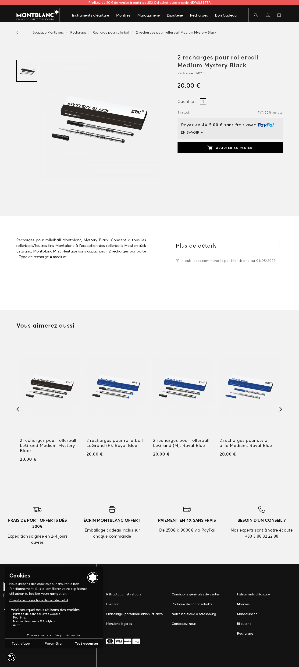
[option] (26, 71)
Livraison (113, 604)
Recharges (199, 15)
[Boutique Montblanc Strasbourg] (35, 15)
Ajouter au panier (234, 147)
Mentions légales (119, 624)
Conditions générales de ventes (196, 594)
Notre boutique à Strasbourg (194, 614)
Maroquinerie (148, 15)
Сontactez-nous (184, 624)
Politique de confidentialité (192, 604)
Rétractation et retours (123, 594)
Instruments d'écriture (90, 15)
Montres (123, 15)
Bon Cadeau (226, 15)
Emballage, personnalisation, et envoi (135, 614)
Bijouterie (175, 15)
